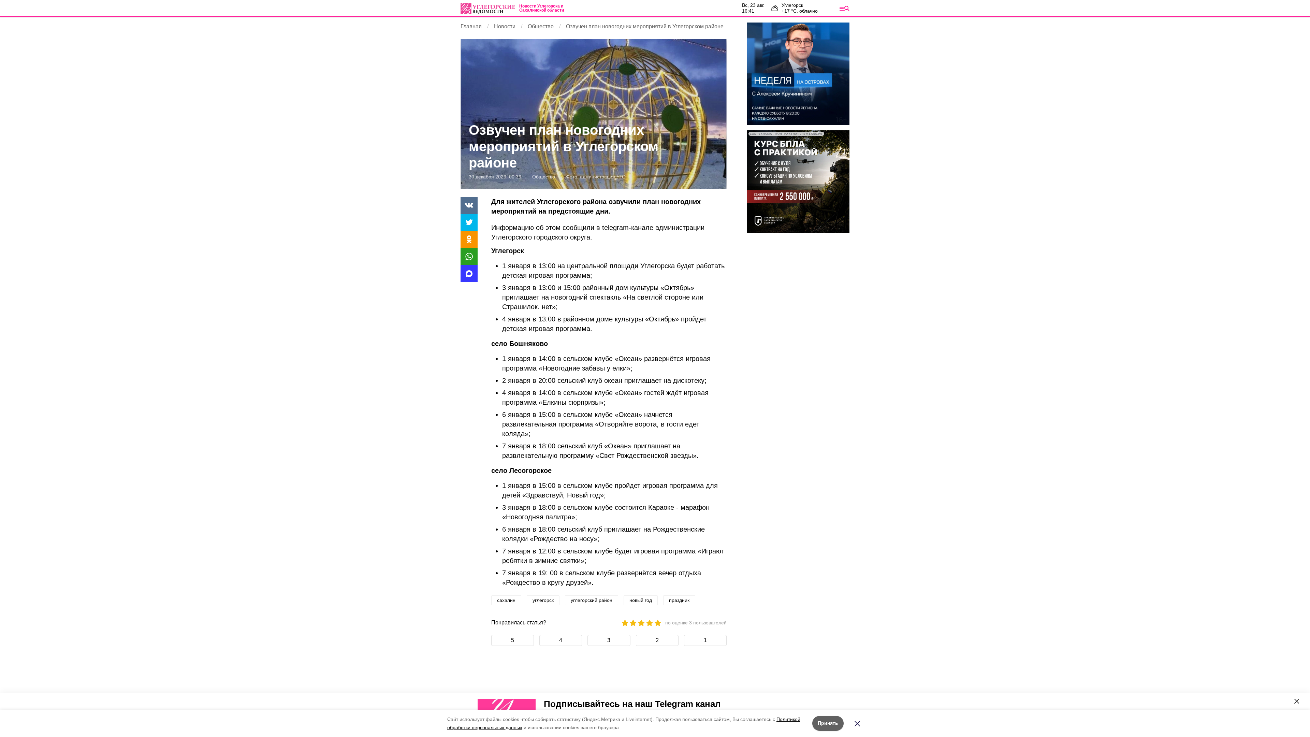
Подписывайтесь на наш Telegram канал (632, 704)
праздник (679, 600)
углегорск (543, 600)
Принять (828, 723)
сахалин (506, 600)
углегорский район (591, 600)
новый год (640, 600)
